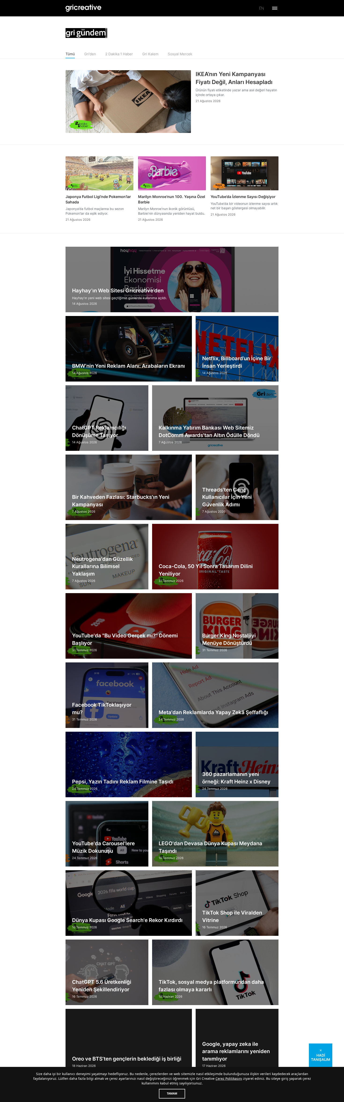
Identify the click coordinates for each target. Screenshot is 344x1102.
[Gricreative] (84, 8)
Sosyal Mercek (180, 54)
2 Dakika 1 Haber (119, 54)
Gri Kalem (150, 54)
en (261, 8)
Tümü (70, 54)
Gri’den (90, 54)
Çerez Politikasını (229, 1078)
